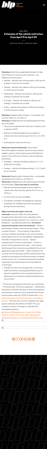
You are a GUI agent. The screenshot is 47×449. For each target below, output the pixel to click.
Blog (21, 31)
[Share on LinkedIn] (33, 339)
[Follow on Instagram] (17, 436)
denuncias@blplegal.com (30, 430)
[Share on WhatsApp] (13, 339)
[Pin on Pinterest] (29, 339)
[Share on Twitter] (21, 339)
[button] (44, 5)
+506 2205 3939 (23, 405)
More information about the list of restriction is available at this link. (22, 298)
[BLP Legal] (13, 4)
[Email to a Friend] (25, 339)
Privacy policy (23, 410)
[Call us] (25, 436)
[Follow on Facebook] (13, 436)
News (26, 31)
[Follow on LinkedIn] (29, 436)
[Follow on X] (21, 436)
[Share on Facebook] (17, 339)
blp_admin (33, 43)
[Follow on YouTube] (33, 436)
